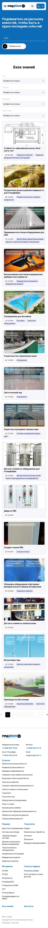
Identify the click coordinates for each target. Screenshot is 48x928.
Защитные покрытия (24, 155)
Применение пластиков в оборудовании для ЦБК (24, 233)
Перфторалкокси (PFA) (31, 253)
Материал (6, 99)
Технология (7, 111)
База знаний (7, 906)
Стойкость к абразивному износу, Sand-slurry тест (22, 149)
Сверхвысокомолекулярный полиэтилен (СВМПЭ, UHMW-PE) (17, 127)
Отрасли (6, 760)
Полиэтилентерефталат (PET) (26, 638)
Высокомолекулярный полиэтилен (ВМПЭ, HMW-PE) (14, 212)
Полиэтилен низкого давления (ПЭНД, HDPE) (34, 334)
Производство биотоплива (16, 700)
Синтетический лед (13, 393)
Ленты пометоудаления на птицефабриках (22, 478)
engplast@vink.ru (33, 755)
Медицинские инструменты (27, 281)
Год (3, 76)
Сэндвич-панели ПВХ (13, 547)
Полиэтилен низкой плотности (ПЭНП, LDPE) (15, 168)
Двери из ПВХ (10, 511)
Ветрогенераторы (12, 660)
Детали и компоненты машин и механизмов (22, 242)
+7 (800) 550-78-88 (9, 748)
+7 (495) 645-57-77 (33, 748)
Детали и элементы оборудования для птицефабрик (22, 470)
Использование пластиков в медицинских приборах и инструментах (23, 275)
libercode (15, 923)
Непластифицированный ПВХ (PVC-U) (35, 295)
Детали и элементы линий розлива (20, 623)
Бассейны (20, 321)
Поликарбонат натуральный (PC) (23, 409)
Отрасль (5, 88)
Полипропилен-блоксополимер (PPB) (34, 169)
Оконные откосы (23, 552)
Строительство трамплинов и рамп (20, 356)
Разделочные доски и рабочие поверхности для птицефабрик (24, 191)
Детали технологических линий (29, 476)
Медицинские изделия (14, 284)
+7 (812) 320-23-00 (9, 755)
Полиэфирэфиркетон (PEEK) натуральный (14, 253)
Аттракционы (22, 360)
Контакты (28, 906)
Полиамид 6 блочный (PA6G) (25, 449)
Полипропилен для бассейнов (17, 316)
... (35, 715)
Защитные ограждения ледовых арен (21, 429)
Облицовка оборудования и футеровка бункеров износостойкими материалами (22, 585)
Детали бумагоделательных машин (30, 239)
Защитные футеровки (25, 704)
